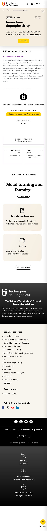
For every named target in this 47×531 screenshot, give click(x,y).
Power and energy (10, 380)
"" (23, 187)
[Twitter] (8, 407)
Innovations (8, 366)
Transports (7, 383)
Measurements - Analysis (13, 373)
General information (14, 153)
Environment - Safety (12, 350)
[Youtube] (12, 407)
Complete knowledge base (22, 216)
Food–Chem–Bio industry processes (18, 353)
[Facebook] (3, 407)
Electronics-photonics (12, 346)
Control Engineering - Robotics (16, 343)
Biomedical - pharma (11, 336)
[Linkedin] (17, 407)
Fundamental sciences (12, 357)
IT (4, 360)
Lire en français (35, 35)
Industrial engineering (12, 363)
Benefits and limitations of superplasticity (34, 154)
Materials (7, 370)
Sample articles (9, 394)
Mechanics (7, 376)
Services (22, 246)
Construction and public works (16, 340)
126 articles (23, 196)
